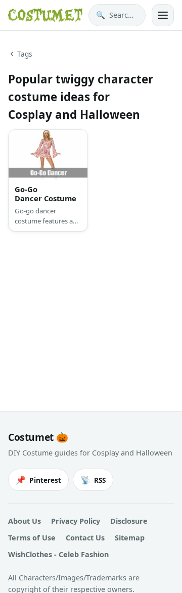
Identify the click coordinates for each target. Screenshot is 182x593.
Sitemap (130, 537)
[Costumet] (45, 15)
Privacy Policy (75, 521)
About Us (24, 521)
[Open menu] (163, 15)
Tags (24, 54)
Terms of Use (32, 537)
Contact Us (85, 537)
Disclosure (129, 521)
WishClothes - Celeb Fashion (58, 554)
